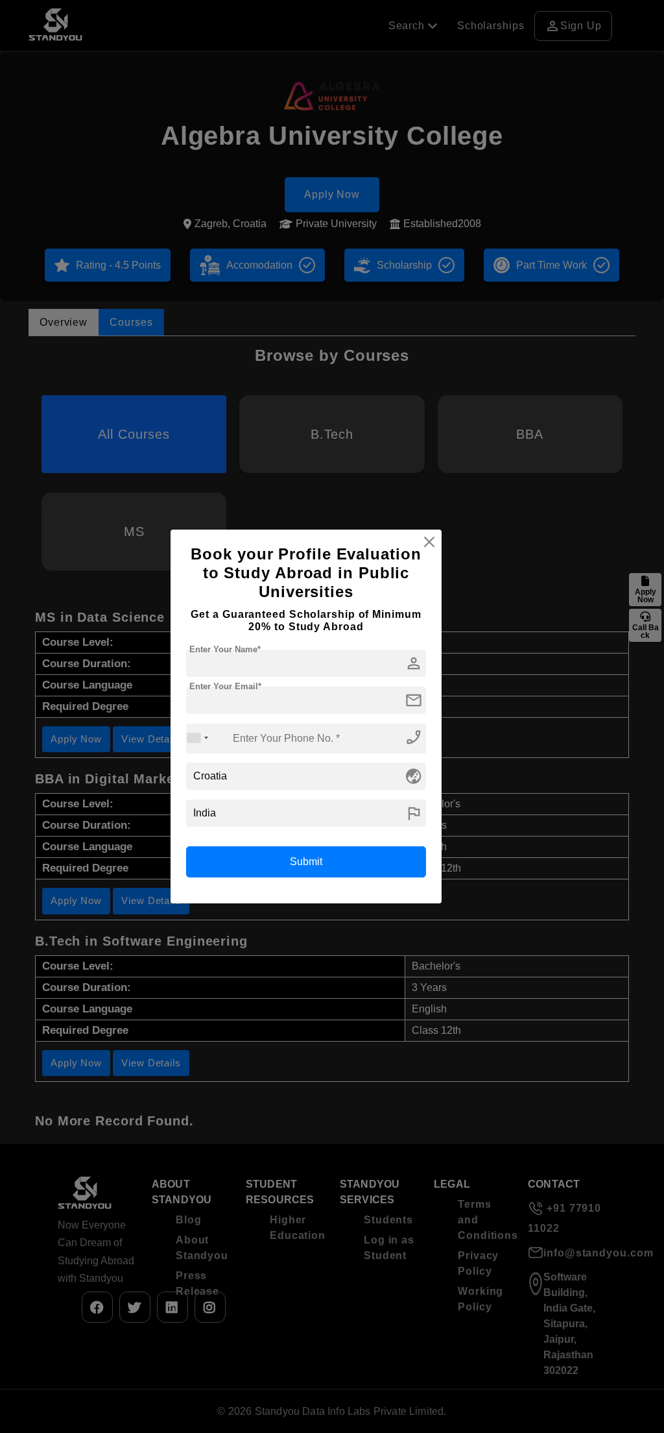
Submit (306, 861)
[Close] (429, 542)
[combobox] (197, 738)
